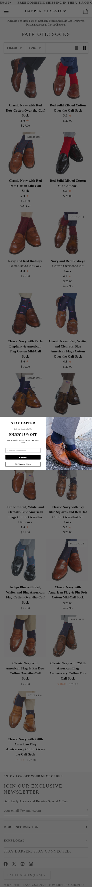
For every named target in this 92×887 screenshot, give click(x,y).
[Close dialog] (90, 419)
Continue (23, 457)
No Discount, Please (23, 464)
